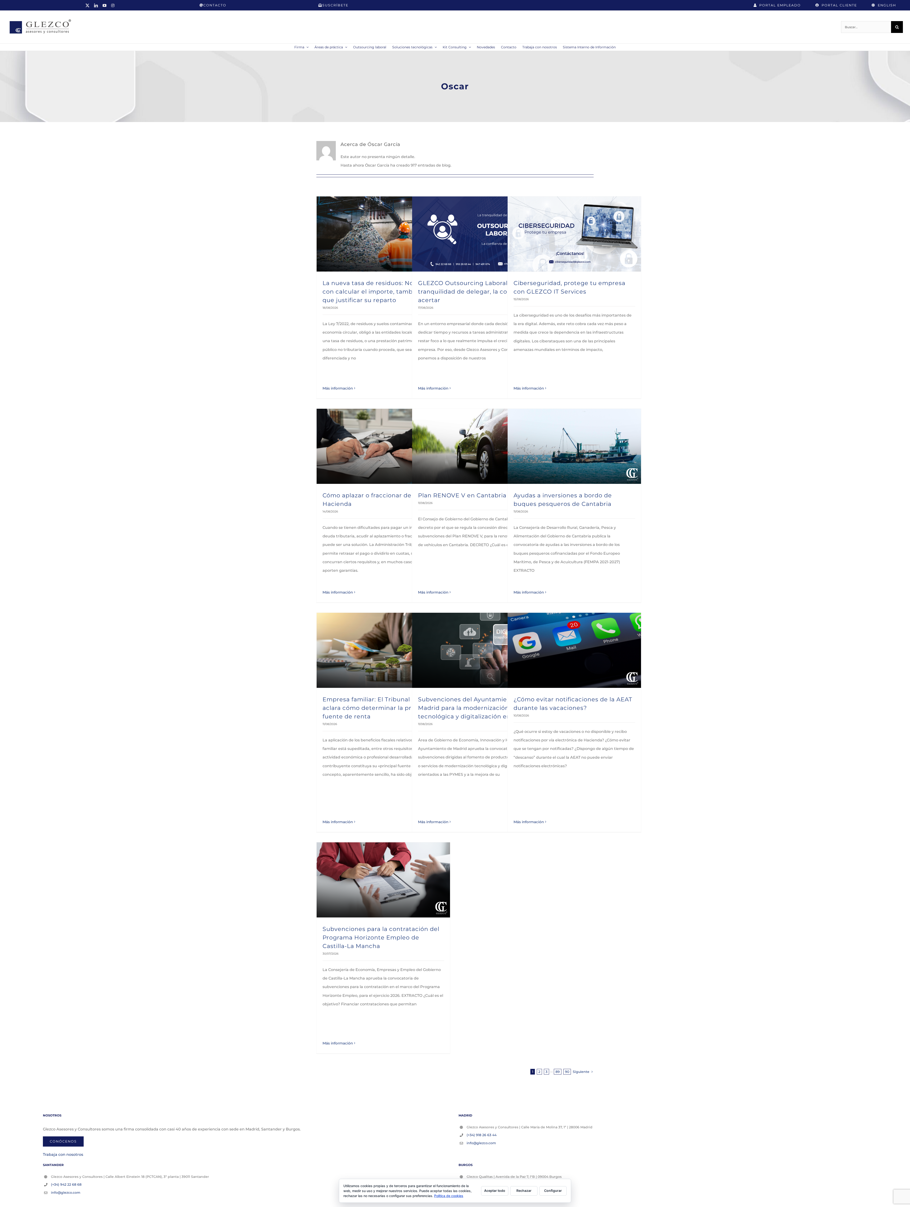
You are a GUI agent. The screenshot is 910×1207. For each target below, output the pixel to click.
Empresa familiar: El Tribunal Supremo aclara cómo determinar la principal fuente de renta (381, 708)
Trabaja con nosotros (63, 1154)
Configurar (553, 1191)
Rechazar (524, 1191)
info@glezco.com (481, 1143)
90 (567, 1072)
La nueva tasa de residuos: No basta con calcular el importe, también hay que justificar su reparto (379, 292)
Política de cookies (448, 1196)
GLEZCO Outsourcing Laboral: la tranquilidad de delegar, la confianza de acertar (478, 292)
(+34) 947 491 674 (481, 1184)
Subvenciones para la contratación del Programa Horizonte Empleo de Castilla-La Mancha (381, 937)
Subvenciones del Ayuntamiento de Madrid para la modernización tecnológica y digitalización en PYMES (476, 708)
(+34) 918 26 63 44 (481, 1135)
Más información (338, 388)
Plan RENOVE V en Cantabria (462, 495)
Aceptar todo (494, 1191)
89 (557, 1072)
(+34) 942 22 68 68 (66, 1184)
